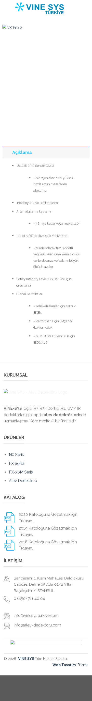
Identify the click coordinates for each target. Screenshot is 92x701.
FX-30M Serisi (21, 472)
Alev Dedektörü (23, 480)
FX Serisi (16, 463)
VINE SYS (26, 658)
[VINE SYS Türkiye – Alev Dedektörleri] (39, 8)
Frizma (83, 665)
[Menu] (78, 8)
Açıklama (22, 152)
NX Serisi (17, 454)
